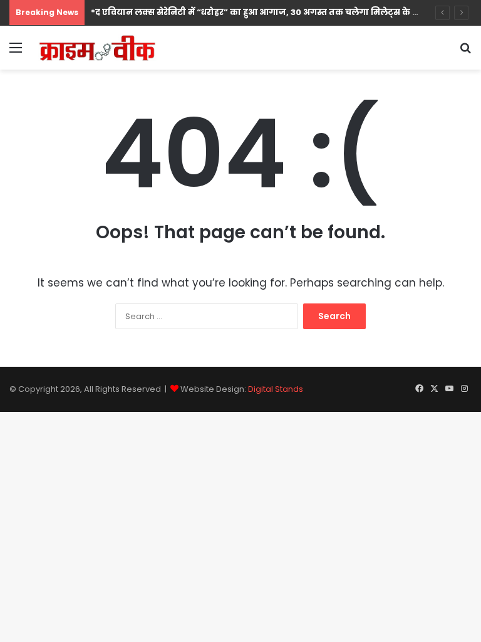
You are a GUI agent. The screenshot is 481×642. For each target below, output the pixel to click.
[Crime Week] (97, 47)
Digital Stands (275, 389)
